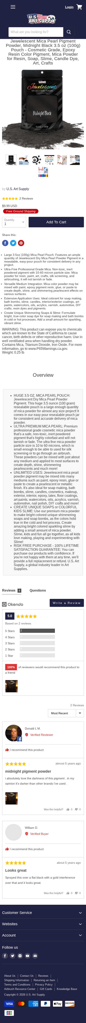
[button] (17, 199)
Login (69, 7)
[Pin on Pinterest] (21, 243)
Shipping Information (16, 980)
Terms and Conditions (17, 984)
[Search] (68, 32)
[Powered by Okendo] (12, 604)
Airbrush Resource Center (19, 989)
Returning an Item (44, 980)
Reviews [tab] (11, 590)
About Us (9, 975)
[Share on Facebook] (5, 243)
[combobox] (36, 32)
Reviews (43, 975)
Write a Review (67, 603)
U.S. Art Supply (17, 189)
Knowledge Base (67, 989)
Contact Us (27, 975)
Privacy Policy (44, 984)
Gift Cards (46, 989)
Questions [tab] (38, 590)
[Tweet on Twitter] (13, 243)
